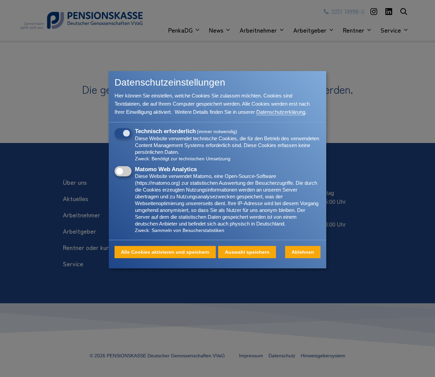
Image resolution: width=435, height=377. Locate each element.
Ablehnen (303, 252)
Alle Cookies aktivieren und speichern (165, 252)
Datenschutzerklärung (280, 112)
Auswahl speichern (247, 252)
